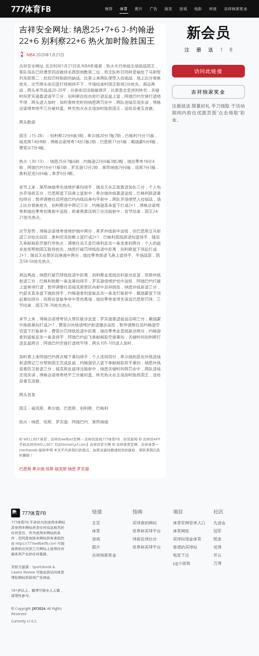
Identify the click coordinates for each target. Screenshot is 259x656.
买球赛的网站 (145, 523)
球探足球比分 (145, 539)
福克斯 (61, 468)
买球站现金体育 (187, 539)
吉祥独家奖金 (235, 8)
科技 (213, 8)
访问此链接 (208, 71)
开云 (217, 555)
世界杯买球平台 (147, 531)
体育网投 (181, 531)
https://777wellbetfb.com (36, 543)
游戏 (183, 8)
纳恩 (72, 468)
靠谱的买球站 (185, 547)
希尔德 (38, 468)
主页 (96, 523)
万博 (217, 563)
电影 (198, 8)
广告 (154, 8)
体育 (124, 8)
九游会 (219, 523)
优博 (217, 547)
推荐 (109, 8)
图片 (139, 8)
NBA (31, 55)
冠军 (217, 531)
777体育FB (31, 8)
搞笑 (168, 8)
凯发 (217, 539)
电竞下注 (181, 555)
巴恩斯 (25, 468)
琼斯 (50, 468)
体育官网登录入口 (189, 523)
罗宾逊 (83, 468)
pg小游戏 (181, 563)
